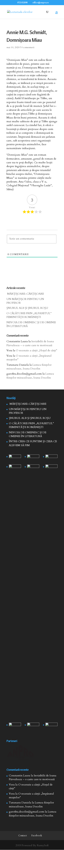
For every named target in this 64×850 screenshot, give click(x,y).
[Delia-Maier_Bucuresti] (15, 727)
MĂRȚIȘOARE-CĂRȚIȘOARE (25, 294)
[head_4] (15, 459)
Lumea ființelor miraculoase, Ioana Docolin (29, 366)
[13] (51, 459)
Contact (22, 835)
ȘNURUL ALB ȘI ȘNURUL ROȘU (27, 308)
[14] (33, 459)
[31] (15, 468)
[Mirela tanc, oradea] (51, 727)
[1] (33, 592)
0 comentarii (27, 47)
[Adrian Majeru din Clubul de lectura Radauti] (51, 468)
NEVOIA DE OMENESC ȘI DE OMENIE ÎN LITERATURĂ (27, 434)
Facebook (36, 835)
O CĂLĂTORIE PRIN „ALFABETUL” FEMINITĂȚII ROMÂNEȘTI (29, 315)
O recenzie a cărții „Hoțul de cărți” (36, 350)
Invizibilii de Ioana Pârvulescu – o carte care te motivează (30, 343)
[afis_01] (33, 727)
